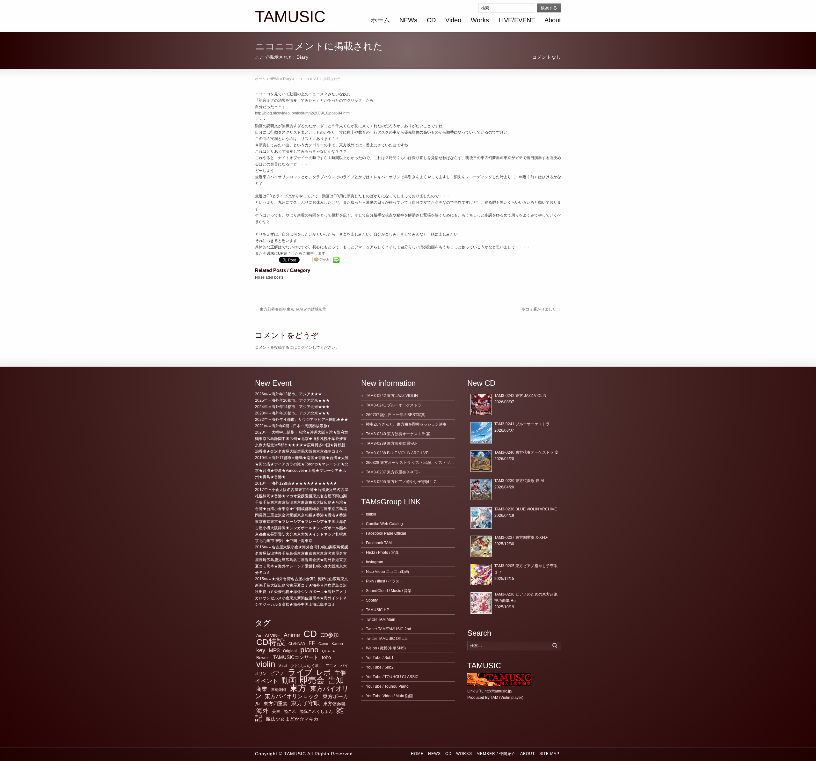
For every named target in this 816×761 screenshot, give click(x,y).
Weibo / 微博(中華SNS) (386, 648)
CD (431, 20)
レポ (323, 673)
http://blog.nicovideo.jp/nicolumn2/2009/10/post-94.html (303, 113)
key (260, 650)
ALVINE (272, 635)
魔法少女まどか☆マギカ (292, 718)
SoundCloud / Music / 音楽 (389, 591)
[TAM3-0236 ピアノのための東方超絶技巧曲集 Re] (481, 603)
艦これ (290, 711)
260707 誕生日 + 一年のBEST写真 (395, 415)
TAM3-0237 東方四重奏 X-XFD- (393, 472)
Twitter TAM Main (380, 619)
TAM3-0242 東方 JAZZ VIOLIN (392, 395)
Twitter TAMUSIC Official (387, 638)
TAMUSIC (290, 17)
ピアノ (277, 673)
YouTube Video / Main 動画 (389, 696)
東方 (298, 688)
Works (480, 20)
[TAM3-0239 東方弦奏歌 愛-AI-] (481, 489)
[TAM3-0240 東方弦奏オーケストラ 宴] (481, 461)
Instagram (374, 562)
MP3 (274, 651)
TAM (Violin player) (507, 697)
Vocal (283, 666)
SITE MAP (549, 753)
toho (326, 657)
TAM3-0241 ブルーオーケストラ (393, 405)
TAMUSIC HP (377, 610)
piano (309, 650)
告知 (336, 680)
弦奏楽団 (278, 689)
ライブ (300, 672)
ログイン (304, 347)
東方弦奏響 (334, 703)
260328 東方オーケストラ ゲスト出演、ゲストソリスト (414, 462)
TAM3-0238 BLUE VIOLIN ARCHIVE (397, 453)
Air (258, 635)
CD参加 (329, 635)
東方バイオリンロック (292, 696)
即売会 (312, 680)
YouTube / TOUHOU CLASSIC (392, 677)
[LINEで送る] (336, 260)
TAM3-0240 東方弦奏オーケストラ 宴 (398, 434)
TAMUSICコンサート (295, 657)
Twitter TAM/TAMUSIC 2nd (388, 629)
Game (323, 644)
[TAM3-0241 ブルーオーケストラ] (481, 432)
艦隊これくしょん (316, 711)
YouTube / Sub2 (380, 667)
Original (290, 651)
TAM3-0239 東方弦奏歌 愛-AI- (391, 443)
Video (453, 20)
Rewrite (263, 657)
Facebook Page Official (386, 533)
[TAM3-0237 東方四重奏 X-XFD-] (481, 546)
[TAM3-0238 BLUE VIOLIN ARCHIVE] (481, 518)
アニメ (331, 665)
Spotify (372, 600)
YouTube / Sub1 (380, 657)
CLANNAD (296, 644)
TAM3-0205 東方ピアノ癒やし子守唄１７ (401, 481)
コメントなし (546, 57)
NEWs (408, 20)
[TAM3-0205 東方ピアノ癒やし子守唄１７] (481, 574)
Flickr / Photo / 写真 (382, 552)
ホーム (380, 20)
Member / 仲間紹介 (496, 753)
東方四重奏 (276, 703)
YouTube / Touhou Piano (387, 686)
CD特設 (270, 642)
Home (417, 753)
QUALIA (328, 651)
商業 (261, 689)
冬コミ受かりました (541, 309)
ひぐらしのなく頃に (306, 666)
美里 (276, 711)
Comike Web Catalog (384, 524)
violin (265, 664)
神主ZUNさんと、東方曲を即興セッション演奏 (406, 424)
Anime (292, 635)
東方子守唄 (305, 703)
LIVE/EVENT (517, 20)
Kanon (337, 643)
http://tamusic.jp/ (498, 691)
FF (312, 643)
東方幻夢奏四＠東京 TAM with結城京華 (290, 309)
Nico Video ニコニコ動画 (387, 571)
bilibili (371, 514)
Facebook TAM (379, 543)
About (552, 20)
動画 (288, 680)
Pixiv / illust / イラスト (384, 581)
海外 (262, 710)
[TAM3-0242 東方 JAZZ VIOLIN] (481, 404)
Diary (302, 57)
